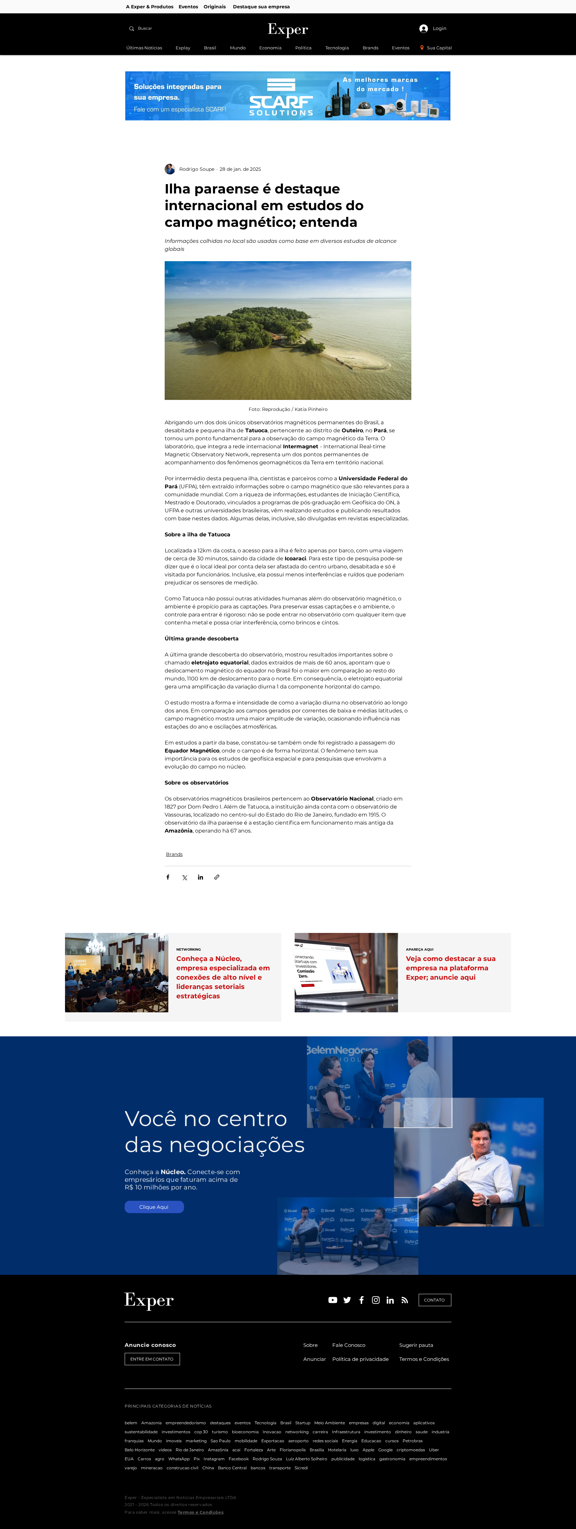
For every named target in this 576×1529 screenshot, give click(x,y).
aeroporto (298, 1440)
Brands (174, 854)
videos (165, 1449)
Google (385, 1449)
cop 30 (201, 1431)
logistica (367, 1458)
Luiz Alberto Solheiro (306, 1458)
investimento (377, 1431)
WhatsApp (179, 1458)
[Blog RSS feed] (405, 1300)
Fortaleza (253, 1449)
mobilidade (246, 1440)
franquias (134, 1440)
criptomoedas (411, 1449)
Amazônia (218, 1449)
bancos (258, 1467)
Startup (302, 1422)
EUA (129, 1458)
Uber (434, 1449)
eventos (243, 1422)
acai (236, 1449)
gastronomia (392, 1458)
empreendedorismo (186, 1422)
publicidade (343, 1458)
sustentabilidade (141, 1431)
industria (440, 1431)
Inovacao (272, 1431)
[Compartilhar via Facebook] (168, 877)
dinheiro (403, 1431)
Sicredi (301, 1467)
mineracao (152, 1467)
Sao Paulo (221, 1440)
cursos (392, 1440)
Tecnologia (265, 1422)
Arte (271, 1449)
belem (131, 1422)
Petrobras (413, 1440)
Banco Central (232, 1467)
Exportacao (272, 1440)
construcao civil (182, 1467)
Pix (197, 1458)
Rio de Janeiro (190, 1449)
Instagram (214, 1458)
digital (379, 1422)
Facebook (239, 1458)
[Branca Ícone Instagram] (376, 1300)
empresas (359, 1422)
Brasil (285, 1422)
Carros (144, 1458)
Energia (349, 1440)
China (208, 1467)
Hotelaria (337, 1449)
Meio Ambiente (329, 1422)
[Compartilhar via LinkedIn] (200, 877)
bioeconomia (245, 1431)
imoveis (174, 1440)
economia (399, 1422)
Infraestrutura (346, 1431)
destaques (220, 1422)
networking (297, 1431)
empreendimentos (428, 1458)
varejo (131, 1467)
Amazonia (151, 1422)
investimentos (176, 1431)
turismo (220, 1431)
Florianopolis (293, 1449)
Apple (368, 1449)
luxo (354, 1449)
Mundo (155, 1440)
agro (159, 1458)
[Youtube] (333, 1300)
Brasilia (317, 1449)
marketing (196, 1440)
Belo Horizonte (140, 1449)
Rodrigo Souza (267, 1458)
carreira (320, 1431)
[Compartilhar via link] (217, 877)
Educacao (371, 1440)
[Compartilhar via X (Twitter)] (184, 877)
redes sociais (325, 1440)
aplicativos (424, 1422)
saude (422, 1431)
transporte (280, 1467)
